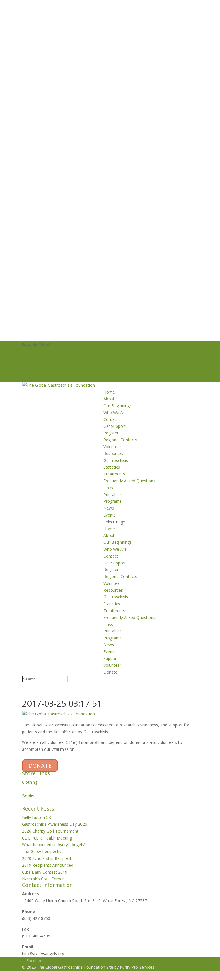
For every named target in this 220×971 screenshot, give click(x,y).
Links (108, 487)
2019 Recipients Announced (47, 865)
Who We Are (115, 412)
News (108, 508)
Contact (110, 419)
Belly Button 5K (36, 817)
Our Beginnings (117, 405)
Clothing (29, 782)
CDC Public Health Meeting (47, 838)
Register (111, 433)
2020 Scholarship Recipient (47, 858)
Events (109, 515)
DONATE (40, 765)
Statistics (111, 467)
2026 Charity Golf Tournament (50, 831)
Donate (29, 378)
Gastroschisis (115, 460)
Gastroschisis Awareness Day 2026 (54, 824)
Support (29, 364)
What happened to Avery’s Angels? (54, 844)
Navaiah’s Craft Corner (43, 878)
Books (28, 795)
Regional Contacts (120, 439)
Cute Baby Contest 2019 (44, 872)
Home (109, 392)
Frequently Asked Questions (129, 480)
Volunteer (31, 371)
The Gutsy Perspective (43, 851)
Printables (112, 494)
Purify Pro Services (137, 967)
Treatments (114, 474)
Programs (112, 501)
